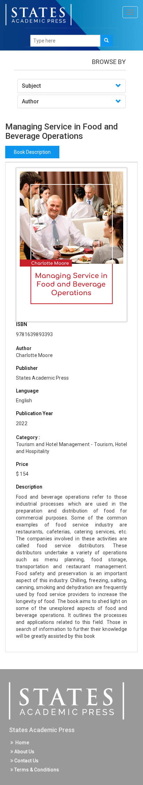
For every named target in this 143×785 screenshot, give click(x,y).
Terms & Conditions (36, 769)
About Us (23, 751)
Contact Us (26, 760)
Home (21, 742)
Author (30, 101)
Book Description (32, 152)
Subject (31, 85)
